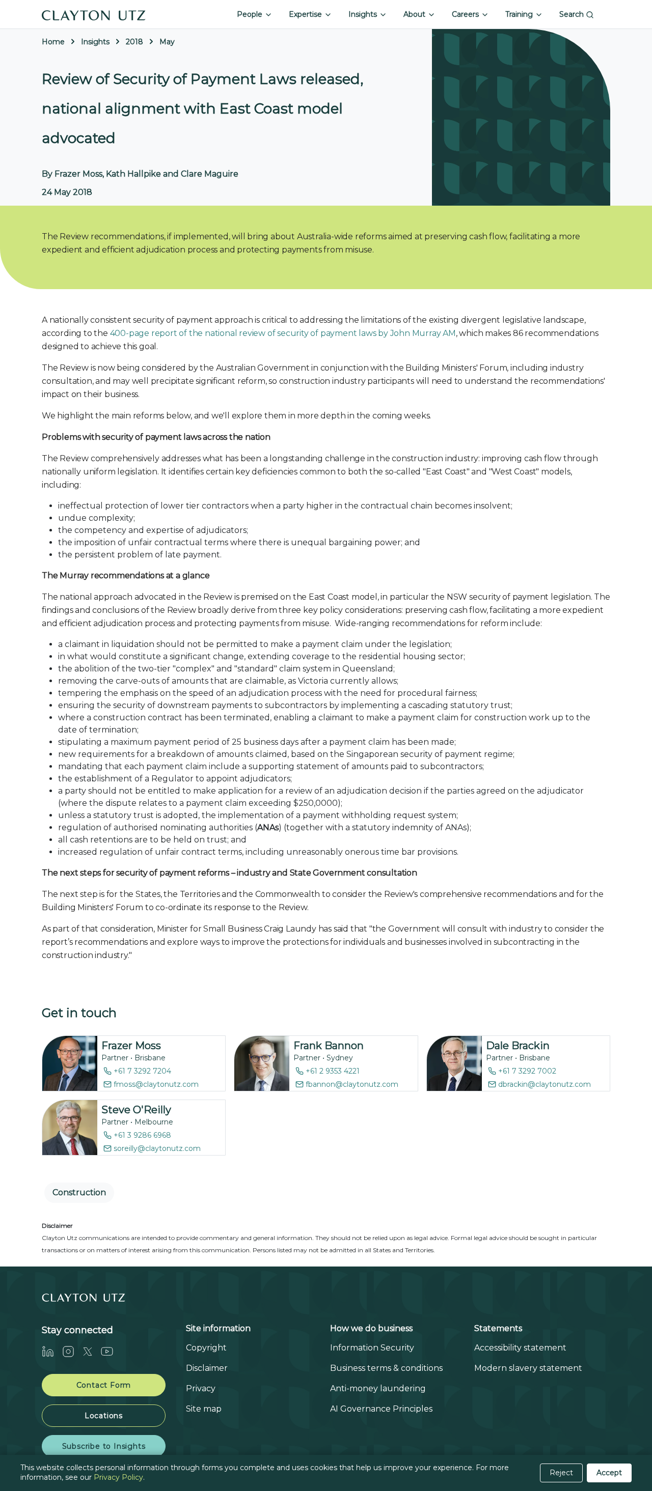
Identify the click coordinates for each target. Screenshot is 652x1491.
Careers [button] (466, 14)
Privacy (200, 1388)
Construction (79, 1192)
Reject (561, 1472)
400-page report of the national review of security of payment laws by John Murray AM (283, 333)
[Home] (94, 14)
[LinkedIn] (52, 1351)
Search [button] (572, 14)
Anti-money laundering (378, 1388)
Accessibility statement (520, 1348)
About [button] (415, 14)
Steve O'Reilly (136, 1110)
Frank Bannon (328, 1045)
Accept (609, 1472)
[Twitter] (92, 1351)
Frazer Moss (131, 1045)
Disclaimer (207, 1368)
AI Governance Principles (381, 1409)
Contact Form (103, 1385)
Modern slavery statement (528, 1368)
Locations (104, 1415)
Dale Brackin (518, 1045)
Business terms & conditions (386, 1368)
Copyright (206, 1348)
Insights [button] (363, 14)
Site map (204, 1409)
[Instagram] (72, 1351)
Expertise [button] (306, 14)
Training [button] (520, 14)
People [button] (250, 14)
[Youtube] (111, 1351)
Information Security (372, 1348)
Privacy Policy (118, 1477)
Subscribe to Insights (104, 1446)
